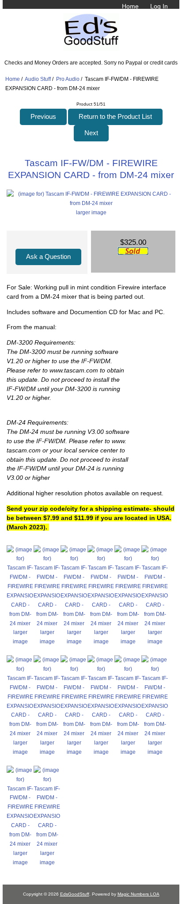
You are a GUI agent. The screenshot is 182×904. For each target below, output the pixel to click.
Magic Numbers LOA (138, 894)
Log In (159, 6)
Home (130, 6)
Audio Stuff (38, 79)
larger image (20, 636)
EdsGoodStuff (74, 894)
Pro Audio (68, 79)
